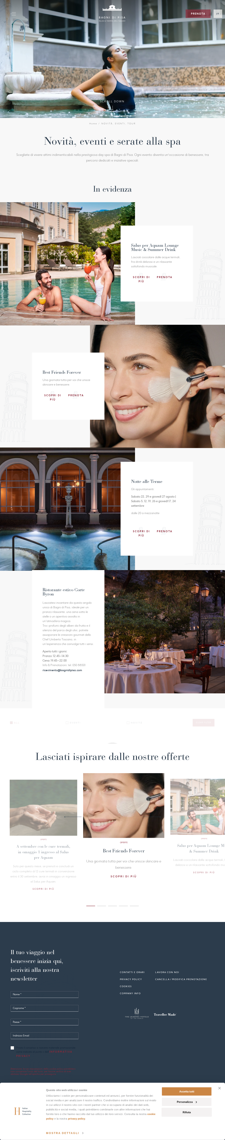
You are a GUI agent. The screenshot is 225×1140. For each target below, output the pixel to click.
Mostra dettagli (62, 1133)
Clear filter (203, 722)
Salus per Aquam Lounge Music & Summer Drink (117, 854)
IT (217, 14)
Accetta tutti (186, 1091)
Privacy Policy (76, 1118)
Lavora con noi (167, 972)
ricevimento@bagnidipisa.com (62, 670)
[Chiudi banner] (219, 1088)
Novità (137, 722)
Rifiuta (187, 1112)
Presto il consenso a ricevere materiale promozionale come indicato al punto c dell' (45, 1051)
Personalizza (185, 1101)
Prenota (198, 13)
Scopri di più (38, 866)
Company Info (130, 993)
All (17, 722)
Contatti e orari (132, 972)
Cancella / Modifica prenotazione (181, 979)
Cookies (126, 986)
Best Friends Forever (37, 845)
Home (93, 124)
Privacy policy (131, 979)
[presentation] (73, 816)
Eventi (75, 722)
